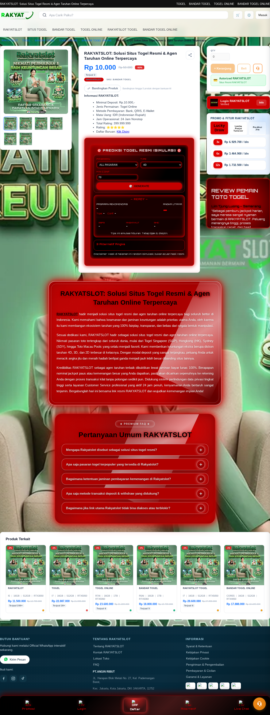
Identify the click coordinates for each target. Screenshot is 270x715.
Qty (213, 50)
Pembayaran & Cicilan (201, 670)
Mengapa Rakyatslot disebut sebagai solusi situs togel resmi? (111, 450)
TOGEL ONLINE (224, 3)
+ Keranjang (222, 68)
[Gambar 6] (25, 139)
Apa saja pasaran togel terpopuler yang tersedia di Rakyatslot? (112, 464)
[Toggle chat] (259, 703)
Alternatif (188, 708)
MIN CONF (102, 171)
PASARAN (103, 159)
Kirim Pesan (18, 659)
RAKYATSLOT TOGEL (123, 29)
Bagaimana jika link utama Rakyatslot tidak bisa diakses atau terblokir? (118, 508)
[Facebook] (3, 678)
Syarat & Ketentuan (199, 646)
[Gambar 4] (56, 123)
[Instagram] (13, 678)
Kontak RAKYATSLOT (107, 652)
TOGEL (181, 3)
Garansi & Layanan (199, 676)
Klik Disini (123, 131)
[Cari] (44, 15)
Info (261, 102)
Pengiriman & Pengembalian (205, 664)
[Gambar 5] (10, 139)
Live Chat (241, 708)
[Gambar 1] (10, 123)
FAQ (96, 664)
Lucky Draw (219, 127)
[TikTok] (23, 678)
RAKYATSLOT (12, 29)
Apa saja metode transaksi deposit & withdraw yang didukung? (112, 493)
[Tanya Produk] (257, 68)
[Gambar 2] (25, 123)
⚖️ (249, 15)
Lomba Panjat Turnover (238, 128)
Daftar (135, 709)
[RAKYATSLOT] (17, 15)
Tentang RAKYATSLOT (108, 646)
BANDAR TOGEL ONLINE (254, 3)
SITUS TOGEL (37, 29)
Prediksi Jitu (257, 128)
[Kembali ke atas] (260, 693)
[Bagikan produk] (190, 55)
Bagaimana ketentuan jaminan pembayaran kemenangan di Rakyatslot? (118, 479)
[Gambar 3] (41, 123)
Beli (244, 68)
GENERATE (139, 186)
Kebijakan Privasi (197, 652)
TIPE (143, 159)
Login (81, 708)
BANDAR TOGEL (200, 3)
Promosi (28, 708)
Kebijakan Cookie (197, 658)
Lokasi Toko (101, 658)
